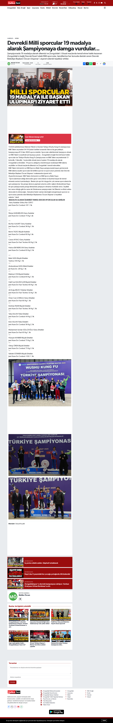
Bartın (86, 8)
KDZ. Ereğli (90, 691)
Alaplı (69, 697)
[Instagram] (15, 706)
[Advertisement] (56, 23)
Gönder (12, 682)
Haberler (10, 38)
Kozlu (42, 8)
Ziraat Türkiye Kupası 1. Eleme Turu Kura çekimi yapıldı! (38, 644)
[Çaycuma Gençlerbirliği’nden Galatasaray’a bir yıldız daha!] (40, 614)
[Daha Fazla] (94, 63)
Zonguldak (11, 8)
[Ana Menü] (105, 8)
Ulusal (80, 8)
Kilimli (48, 8)
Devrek (55, 8)
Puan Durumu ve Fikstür (49, 699)
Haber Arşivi (46, 704)
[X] (12, 706)
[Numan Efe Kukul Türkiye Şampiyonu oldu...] (61, 636)
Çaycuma (35, 8)
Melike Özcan (24, 595)
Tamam (104, 720)
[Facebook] (8, 706)
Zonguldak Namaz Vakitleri (50, 695)
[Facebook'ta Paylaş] (84, 63)
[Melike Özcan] (13, 596)
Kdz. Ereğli (21, 8)
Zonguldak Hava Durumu (50, 693)
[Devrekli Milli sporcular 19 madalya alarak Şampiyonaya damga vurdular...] (39, 87)
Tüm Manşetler (47, 701)
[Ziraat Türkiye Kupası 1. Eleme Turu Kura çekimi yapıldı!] (40, 636)
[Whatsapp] (21, 706)
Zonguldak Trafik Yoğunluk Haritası (53, 697)
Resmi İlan (63, 8)
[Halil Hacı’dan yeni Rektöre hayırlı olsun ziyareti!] (61, 614)
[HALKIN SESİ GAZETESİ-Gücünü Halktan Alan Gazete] (14, 3)
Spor (28, 8)
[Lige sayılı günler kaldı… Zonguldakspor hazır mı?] (19, 636)
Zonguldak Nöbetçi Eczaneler (51, 691)
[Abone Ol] (104, 63)
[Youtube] (18, 706)
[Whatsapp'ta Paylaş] (90, 63)
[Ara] (105, 3)
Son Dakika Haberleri (49, 702)
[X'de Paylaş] (87, 63)
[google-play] (56, 712)
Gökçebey (72, 8)
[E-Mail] (20, 599)
